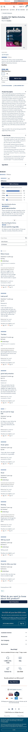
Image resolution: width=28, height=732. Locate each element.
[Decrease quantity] (3, 78)
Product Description (7, 91)
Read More (4, 65)
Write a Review (14, 215)
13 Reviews (9, 656)
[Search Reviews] (26, 269)
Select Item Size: (6, 71)
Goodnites (9, 20)
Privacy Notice (5, 721)
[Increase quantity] (7, 78)
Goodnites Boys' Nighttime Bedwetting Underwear (6, 659)
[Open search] (4, 6)
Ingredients (5, 164)
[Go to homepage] (14, 7)
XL (7, 73)
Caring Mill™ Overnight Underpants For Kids (20, 659)
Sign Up (22, 683)
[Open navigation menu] (1, 6)
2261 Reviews (23, 187)
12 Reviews (10, 57)
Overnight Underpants (7, 13)
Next (2, 622)
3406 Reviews (8, 187)
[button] (6, 178)
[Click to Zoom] (24, 48)
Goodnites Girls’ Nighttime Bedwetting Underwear (6, 190)
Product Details (6, 135)
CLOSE (14, 729)
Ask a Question (14, 633)
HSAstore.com (21, 1)
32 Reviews (22, 656)
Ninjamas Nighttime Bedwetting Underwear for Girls (20, 190)
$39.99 (5, 70)
